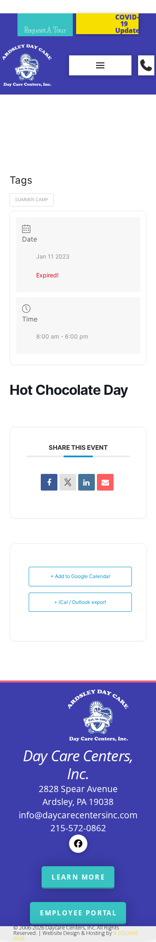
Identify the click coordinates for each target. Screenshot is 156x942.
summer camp (31, 199)
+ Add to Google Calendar (80, 576)
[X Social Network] (67, 482)
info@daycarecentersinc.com (78, 815)
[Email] (105, 482)
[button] (100, 65)
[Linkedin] (86, 482)
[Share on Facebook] (49, 482)
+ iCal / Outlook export (80, 602)
